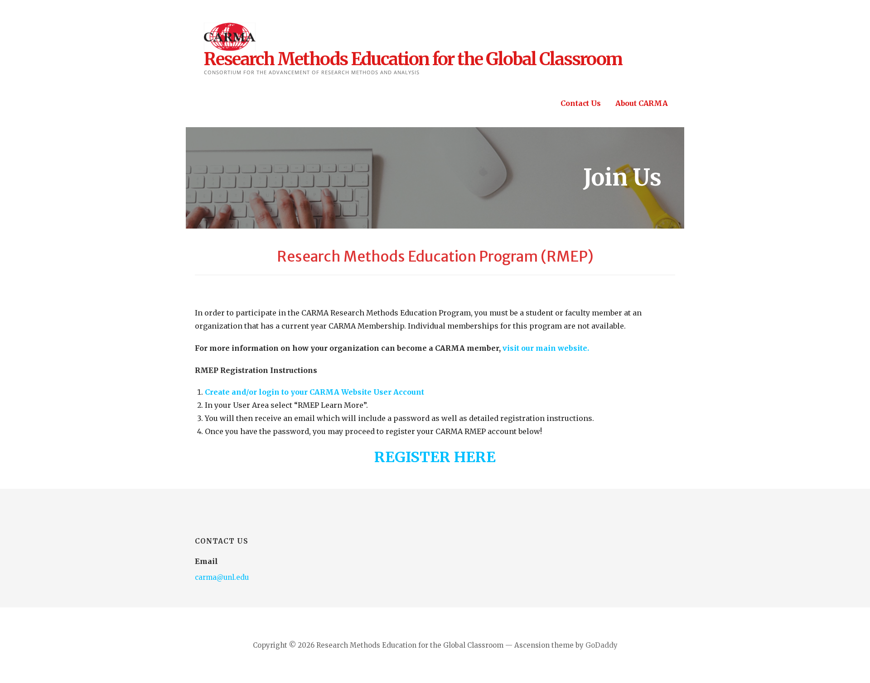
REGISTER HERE (435, 457)
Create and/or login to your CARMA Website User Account (314, 391)
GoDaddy (601, 645)
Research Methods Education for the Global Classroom (413, 59)
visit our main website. (547, 348)
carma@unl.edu (222, 577)
